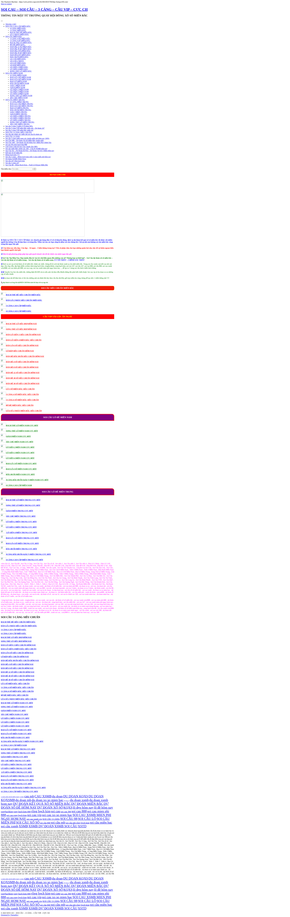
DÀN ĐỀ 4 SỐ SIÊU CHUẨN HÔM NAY (22, 362)
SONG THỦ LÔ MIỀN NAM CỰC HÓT (22, 431)
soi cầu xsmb (9, 826)
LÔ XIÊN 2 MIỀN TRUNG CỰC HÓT (21, 522)
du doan (57, 796)
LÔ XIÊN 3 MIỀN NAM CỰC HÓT (20, 453)
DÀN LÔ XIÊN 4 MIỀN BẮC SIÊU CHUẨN (23, 340)
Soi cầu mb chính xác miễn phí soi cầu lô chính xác (23, 134)
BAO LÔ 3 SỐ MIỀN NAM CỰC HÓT (21, 464)
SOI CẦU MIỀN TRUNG (15, 100)
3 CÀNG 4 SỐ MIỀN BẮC (20, 38)
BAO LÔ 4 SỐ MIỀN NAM (20, 79)
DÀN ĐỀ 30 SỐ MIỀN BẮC (20, 49)
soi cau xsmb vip (34, 819)
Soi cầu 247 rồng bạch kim (15, 161)
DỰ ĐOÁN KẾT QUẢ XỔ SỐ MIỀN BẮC (42, 803)
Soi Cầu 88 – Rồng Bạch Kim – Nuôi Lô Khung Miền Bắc (26, 165)
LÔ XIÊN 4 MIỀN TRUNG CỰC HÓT (21, 533)
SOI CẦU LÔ (87, 818)
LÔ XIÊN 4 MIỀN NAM (19, 94)
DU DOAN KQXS (75, 796)
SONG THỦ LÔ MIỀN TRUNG (22, 122)
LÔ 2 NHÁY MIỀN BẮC (19, 34)
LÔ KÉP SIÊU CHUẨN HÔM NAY (20, 351)
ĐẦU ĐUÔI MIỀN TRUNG (20, 110)
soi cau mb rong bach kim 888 (16, 145)
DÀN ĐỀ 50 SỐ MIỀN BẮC (20, 53)
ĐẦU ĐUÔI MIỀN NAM (19, 83)
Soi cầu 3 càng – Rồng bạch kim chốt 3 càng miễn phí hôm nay (28, 157)
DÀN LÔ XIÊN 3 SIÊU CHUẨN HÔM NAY (23, 335)
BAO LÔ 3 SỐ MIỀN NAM (20, 77)
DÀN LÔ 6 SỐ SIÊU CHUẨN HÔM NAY (22, 345)
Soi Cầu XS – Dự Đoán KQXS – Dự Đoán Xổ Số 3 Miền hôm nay (29, 151)
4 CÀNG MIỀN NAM (18, 75)
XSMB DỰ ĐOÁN (41, 826)
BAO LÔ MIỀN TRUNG (19, 108)
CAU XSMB (43, 796)
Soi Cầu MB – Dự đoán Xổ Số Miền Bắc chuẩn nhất (24, 140)
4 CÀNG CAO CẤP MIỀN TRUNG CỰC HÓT (24, 560)
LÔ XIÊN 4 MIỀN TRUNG (20, 120)
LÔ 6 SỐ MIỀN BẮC (18, 63)
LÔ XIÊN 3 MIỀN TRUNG (20, 118)
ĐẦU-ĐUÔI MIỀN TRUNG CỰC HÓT (21, 549)
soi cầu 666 (45, 822)
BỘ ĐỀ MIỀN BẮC (17, 45)
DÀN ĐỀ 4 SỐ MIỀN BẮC (20, 51)
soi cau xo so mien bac (57, 815)
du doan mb (23, 800)
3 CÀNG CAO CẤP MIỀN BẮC (18, 306)
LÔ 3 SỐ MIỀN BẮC (18, 59)
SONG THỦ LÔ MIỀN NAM (21, 96)
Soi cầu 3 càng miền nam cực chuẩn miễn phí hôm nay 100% (27, 138)
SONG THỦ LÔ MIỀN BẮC (21, 71)
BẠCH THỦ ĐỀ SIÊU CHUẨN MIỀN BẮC (23, 295)
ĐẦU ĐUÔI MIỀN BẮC (19, 57)
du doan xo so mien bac (47, 800)
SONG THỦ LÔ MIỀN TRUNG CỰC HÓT (23, 505)
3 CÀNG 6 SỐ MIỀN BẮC (20, 40)
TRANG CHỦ (10, 24)
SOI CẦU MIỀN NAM (14, 73)
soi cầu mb (58, 822)
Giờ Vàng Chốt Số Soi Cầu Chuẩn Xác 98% (21, 147)
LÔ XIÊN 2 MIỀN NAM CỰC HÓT (20, 447)
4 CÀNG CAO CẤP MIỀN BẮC (18, 311)
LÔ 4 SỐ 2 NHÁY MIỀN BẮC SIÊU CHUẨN (24, 411)
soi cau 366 (66, 811)
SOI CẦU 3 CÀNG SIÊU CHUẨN (18, 132)
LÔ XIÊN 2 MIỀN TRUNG (20, 116)
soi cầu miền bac (101, 822)
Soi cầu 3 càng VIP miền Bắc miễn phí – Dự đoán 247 (25, 128)
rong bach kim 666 (22, 811)
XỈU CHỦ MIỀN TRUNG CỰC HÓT (21, 516)
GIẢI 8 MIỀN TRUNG (18, 114)
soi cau (55, 811)
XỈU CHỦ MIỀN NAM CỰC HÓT (19, 442)
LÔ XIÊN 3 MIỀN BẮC (19, 67)
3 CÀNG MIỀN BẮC (18, 30)
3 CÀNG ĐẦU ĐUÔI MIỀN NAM (10, 797)
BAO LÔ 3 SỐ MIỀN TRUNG (21, 104)
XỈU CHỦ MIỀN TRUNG (20, 124)
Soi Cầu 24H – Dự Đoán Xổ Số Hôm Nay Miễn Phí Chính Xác (28, 142)
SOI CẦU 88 (68, 818)
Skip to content (6, 4)
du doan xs (67, 800)
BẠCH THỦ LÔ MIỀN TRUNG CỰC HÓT (23, 500)
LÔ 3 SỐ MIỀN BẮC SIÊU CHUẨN (20, 389)
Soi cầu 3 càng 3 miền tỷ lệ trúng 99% (19, 126)
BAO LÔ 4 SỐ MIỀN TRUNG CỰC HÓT (22, 543)
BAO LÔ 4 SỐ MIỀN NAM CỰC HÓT (21, 469)
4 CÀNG (21, 797)
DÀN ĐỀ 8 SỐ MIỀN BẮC (20, 55)
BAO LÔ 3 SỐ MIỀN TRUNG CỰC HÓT (22, 538)
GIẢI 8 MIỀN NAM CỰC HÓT (18, 436)
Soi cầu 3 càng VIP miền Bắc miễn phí (19, 130)
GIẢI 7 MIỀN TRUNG (18, 112)
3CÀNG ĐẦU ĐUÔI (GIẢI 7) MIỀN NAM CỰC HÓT (27, 480)
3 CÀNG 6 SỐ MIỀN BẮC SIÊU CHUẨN (22, 400)
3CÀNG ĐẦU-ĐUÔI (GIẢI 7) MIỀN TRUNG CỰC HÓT (28, 554)
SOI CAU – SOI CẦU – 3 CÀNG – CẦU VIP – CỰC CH (44, 9)
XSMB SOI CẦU (65, 826)
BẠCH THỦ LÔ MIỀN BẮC (21, 43)
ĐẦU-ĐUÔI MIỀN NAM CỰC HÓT (20, 474)
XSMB (23, 826)
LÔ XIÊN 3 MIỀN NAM (19, 91)
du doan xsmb (79, 800)
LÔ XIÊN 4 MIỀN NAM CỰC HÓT (20, 458)
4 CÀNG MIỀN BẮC (18, 28)
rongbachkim (7, 811)
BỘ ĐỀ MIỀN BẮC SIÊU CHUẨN (20, 405)
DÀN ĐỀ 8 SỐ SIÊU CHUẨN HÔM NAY (22, 367)
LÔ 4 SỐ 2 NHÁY (17, 61)
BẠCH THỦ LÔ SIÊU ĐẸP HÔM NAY (21, 324)
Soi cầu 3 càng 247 (12, 163)
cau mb (29, 796)
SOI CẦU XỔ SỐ (28, 822)
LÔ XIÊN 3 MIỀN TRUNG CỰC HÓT (21, 527)
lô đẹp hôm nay (83, 807)
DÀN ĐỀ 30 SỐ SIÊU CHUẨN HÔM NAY (23, 378)
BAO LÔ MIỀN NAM (18, 81)
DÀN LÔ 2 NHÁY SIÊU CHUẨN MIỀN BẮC (24, 300)
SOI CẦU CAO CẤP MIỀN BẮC (18, 26)
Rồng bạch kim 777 (12, 155)
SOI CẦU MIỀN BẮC (13, 36)
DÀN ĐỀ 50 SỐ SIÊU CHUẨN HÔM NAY (23, 384)
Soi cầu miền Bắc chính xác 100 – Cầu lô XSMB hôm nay (26, 149)
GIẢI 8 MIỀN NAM (17, 87)
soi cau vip (34, 815)
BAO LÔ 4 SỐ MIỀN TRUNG (21, 106)
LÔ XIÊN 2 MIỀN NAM (19, 89)
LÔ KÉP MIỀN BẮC (18, 65)
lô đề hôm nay (103, 807)
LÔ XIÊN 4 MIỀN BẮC (19, 69)
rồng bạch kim (41, 811)
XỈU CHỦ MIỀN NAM (19, 98)
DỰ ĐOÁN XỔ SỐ (50, 807)
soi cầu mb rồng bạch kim (77, 822)
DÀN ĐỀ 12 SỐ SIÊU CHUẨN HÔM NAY (23, 373)
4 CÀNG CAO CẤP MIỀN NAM (19, 485)
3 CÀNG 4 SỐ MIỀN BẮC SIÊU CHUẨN (22, 394)
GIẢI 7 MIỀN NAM (17, 85)
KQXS (67, 807)
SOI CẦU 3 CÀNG (12, 136)
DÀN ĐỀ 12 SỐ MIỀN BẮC (20, 47)
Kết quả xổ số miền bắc (13, 153)
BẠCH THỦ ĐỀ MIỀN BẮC (21, 32)
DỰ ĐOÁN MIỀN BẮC (87, 803)
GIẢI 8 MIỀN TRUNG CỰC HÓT (19, 511)
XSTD (82, 826)
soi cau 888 (79, 811)
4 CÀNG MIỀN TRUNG (19, 102)
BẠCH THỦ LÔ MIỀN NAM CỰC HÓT (22, 425)
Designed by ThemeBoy (9, 915)
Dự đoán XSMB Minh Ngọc (15, 159)
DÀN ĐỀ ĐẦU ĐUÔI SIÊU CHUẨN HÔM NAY (25, 356)
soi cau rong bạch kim (16, 815)
